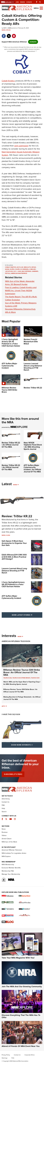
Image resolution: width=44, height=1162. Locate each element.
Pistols (7, 273)
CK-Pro (12, 269)
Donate (29, 2)
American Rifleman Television (16, 641)
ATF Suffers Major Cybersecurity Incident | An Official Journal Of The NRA (32, 468)
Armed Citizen (7, 838)
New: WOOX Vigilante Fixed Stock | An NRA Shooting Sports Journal (33, 446)
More (15, 485)
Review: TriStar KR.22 (17, 516)
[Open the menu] (41, 8)
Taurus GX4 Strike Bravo (21, 678)
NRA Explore (6, 856)
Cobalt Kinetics (8, 80)
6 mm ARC (32, 269)
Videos (4, 835)
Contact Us (5, 802)
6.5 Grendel (24, 269)
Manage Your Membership (11, 874)
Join (17, 2)
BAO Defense (26, 271)
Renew (22, 2)
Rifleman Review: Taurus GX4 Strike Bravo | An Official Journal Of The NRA (21, 672)
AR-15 (19, 267)
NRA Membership (8, 864)
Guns (8, 535)
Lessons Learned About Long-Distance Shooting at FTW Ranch (14, 570)
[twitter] (8, 34)
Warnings (4, 1058)
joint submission (21, 145)
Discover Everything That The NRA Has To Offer (21, 1016)
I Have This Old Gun (11, 714)
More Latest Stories (27, 615)
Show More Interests (26, 745)
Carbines (35, 271)
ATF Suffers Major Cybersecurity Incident (11, 597)
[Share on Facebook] (3, 34)
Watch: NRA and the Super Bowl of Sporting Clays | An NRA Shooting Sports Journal (22, 683)
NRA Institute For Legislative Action (14, 853)
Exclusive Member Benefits (11, 868)
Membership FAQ (8, 871)
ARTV (3, 706)
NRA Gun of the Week (9, 842)
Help (3, 808)
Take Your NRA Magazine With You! (18, 957)
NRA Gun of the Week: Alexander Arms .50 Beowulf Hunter (20, 283)
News (4, 30)
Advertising (6, 799)
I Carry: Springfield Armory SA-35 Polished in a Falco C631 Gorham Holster (13, 584)
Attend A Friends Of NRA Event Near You (20, 1046)
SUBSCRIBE (13, 774)
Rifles (8, 30)
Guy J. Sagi (17, 271)
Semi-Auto (27, 267)
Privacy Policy (6, 1055)
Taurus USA (7, 678)
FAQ (3, 805)
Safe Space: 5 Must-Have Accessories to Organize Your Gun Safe (14, 543)
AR (22, 267)
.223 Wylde (9, 271)
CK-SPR (17, 269)
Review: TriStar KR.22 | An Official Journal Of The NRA (11, 444)
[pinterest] (13, 34)
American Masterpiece (19, 273)
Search (4, 811)
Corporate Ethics (29, 1055)
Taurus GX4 (35, 678)
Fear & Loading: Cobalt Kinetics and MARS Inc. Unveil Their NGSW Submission (20, 290)
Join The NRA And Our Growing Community (22, 986)
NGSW (7, 269)
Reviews (5, 832)
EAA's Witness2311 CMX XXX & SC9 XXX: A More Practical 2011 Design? (14, 556)
